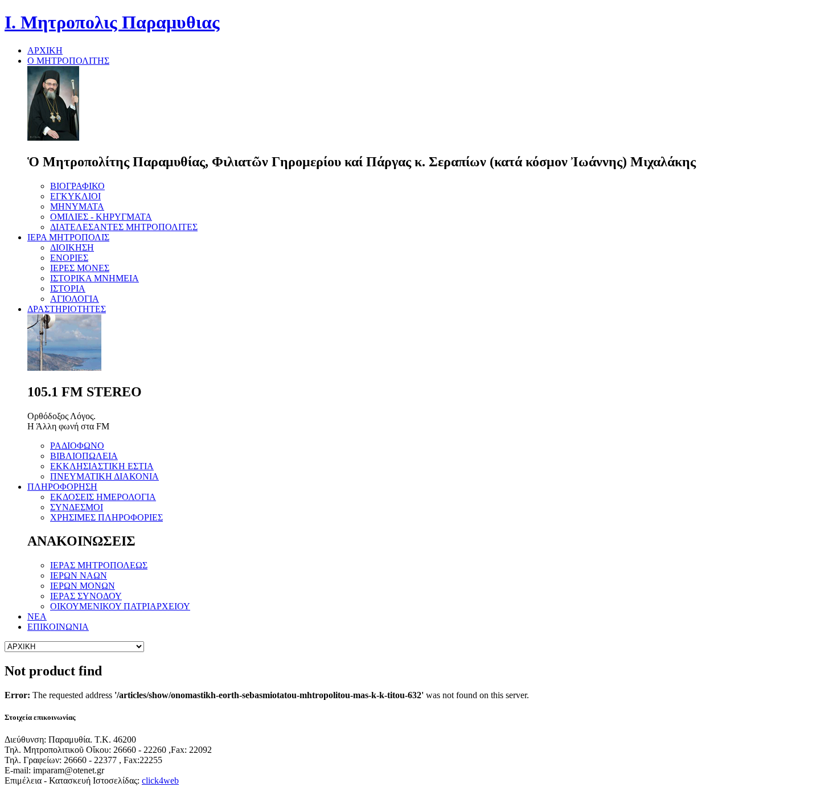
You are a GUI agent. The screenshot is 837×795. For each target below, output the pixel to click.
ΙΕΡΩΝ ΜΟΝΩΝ (82, 586)
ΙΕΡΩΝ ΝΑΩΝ (78, 575)
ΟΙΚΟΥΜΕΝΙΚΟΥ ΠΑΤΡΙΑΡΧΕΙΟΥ (120, 606)
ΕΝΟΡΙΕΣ (69, 258)
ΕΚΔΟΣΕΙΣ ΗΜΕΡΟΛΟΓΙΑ (103, 497)
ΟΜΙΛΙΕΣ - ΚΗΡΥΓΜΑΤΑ (101, 217)
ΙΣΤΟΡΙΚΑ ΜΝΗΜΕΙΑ (94, 278)
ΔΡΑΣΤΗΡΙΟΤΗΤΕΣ (66, 309)
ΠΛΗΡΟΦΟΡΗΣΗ (62, 486)
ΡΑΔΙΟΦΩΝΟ (77, 445)
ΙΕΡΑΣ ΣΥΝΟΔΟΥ (86, 596)
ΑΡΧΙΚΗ (45, 50)
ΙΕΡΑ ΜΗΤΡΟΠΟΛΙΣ (68, 237)
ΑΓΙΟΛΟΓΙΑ (74, 299)
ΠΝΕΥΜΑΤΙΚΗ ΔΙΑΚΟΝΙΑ (104, 476)
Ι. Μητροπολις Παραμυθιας (112, 22)
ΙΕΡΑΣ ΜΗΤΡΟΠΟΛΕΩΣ (98, 565)
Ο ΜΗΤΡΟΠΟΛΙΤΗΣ (68, 60)
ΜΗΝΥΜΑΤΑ (77, 206)
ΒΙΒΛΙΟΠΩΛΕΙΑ (84, 456)
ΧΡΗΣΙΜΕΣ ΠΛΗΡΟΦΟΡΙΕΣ (106, 517)
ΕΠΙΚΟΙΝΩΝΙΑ (58, 627)
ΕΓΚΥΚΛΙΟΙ (75, 196)
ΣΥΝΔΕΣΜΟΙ (76, 507)
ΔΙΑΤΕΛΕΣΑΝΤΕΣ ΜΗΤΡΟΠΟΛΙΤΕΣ (124, 227)
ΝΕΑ (37, 616)
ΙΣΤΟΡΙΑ (67, 288)
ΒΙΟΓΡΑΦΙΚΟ (77, 186)
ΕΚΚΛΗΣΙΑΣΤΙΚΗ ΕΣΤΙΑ (102, 466)
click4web (160, 780)
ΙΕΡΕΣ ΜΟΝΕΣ (79, 268)
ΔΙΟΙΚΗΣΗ (72, 247)
